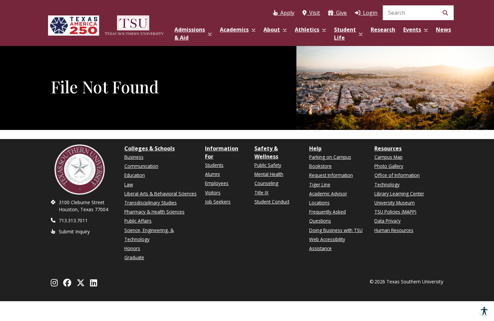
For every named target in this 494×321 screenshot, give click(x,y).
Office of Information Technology (397, 179)
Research (383, 29)
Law (128, 184)
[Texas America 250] (73, 24)
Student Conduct (271, 201)
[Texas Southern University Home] (134, 24)
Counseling (266, 183)
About (271, 29)
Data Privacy (387, 221)
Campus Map (388, 157)
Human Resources (393, 230)
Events (412, 29)
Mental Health (268, 174)
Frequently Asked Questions (327, 216)
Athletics (307, 29)
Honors (132, 248)
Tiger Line (319, 184)
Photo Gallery (388, 166)
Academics (234, 29)
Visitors (212, 192)
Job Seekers (218, 201)
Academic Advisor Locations (328, 198)
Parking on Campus (330, 157)
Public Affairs (138, 221)
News (443, 29)
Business (133, 157)
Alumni (212, 174)
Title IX (261, 192)
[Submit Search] (445, 12)
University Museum (394, 202)
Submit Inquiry (74, 231)
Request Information (331, 175)
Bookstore (320, 166)
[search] (418, 12)
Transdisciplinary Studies (150, 202)
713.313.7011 (73, 220)
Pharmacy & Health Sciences (154, 212)
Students (214, 165)
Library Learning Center (399, 193)
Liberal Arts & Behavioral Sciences (160, 193)
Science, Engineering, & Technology (149, 234)
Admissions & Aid (189, 33)
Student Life (345, 33)
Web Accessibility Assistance (327, 243)
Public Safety (267, 165)
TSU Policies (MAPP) (395, 212)
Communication (141, 166)
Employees (217, 183)
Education (134, 175)
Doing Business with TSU (336, 230)
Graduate (134, 257)
